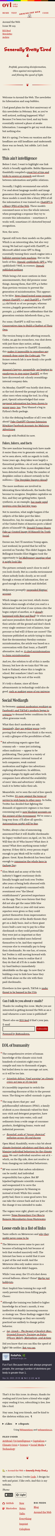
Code (45, 13)
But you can (28, 1347)
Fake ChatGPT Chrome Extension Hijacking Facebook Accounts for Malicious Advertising (25, 425)
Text (14, 13)
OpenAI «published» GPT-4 (31, 262)
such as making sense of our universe (29, 691)
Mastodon (11, 1508)
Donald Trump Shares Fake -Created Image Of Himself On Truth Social (26, 531)
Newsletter (7, 34)
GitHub (10, 1503)
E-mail (6, 1024)
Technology (8, 1449)
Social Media (37, 1445)
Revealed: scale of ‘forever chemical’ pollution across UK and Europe (26, 1136)
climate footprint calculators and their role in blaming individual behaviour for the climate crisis (27, 1151)
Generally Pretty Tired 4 (37, 1470)
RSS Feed (6, 30)
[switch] (15, 1495)
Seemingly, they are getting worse (20, 728)
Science (24, 1445)
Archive (5, 37)
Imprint (23, 1524)
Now (21, 1503)
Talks (22, 1513)
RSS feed (24, 1020)
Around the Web (29, 13)
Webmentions (26, 1429)
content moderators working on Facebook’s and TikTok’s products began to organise (26, 710)
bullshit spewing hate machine (19, 258)
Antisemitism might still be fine (20, 823)
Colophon (24, 1529)
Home (5, 13)
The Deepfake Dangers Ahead (31, 480)
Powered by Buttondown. (16, 1034)
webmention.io (45, 1429)
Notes (22, 1508)
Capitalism (39, 1441)
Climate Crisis (10, 1445)
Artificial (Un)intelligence (16, 1441)
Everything (25, 1518)
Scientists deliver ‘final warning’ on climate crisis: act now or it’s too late (30, 1080)
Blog (36, 1507)
